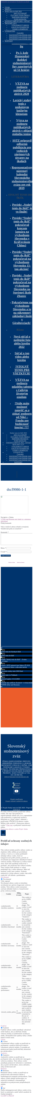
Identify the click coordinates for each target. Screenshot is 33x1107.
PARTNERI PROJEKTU (20, 439)
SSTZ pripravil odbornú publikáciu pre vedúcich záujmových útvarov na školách (22, 151)
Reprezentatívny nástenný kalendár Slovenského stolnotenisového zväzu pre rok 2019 (22, 178)
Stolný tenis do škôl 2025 (13, 11)
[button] (16, 651)
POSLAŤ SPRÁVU (16, 718)
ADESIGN (16, 810)
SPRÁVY (8, 9)
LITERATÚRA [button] (18, 452)
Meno (3, 548)
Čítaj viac (9, 825)
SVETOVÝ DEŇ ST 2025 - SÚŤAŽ (18, 443)
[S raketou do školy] (16, 783)
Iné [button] (2, 1086)
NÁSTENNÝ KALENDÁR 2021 (20, 460)
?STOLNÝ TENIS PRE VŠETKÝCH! (21, 370)
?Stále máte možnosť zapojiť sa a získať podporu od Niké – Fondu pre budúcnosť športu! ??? (22, 415)
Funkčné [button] (3, 1026)
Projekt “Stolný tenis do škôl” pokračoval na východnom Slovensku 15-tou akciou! (22, 260)
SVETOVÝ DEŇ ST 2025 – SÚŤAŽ (17, 21)
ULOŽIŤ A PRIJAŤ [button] (7, 1096)
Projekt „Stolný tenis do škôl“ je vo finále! (22, 208)
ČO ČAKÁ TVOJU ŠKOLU (20, 437)
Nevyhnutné (7, 879)
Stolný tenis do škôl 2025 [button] (18, 433)
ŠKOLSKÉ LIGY (11, 23)
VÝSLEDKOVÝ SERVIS (20, 447)
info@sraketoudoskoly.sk (16, 777)
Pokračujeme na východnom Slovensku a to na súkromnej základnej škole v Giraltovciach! (22, 313)
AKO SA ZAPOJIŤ (20, 435)
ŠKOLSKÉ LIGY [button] (18, 445)
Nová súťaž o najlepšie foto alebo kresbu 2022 (22, 341)
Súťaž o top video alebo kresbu (22, 356)
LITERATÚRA (10, 31)
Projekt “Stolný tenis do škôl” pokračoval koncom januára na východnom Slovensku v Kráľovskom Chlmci (22, 231)
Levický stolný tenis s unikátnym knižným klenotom (22, 107)
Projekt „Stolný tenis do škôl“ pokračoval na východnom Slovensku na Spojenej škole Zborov (22, 286)
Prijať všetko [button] (23, 829)
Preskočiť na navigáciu (8, 2)
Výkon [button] (3, 1039)
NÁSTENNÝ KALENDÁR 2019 (20, 456)
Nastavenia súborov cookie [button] (10, 829)
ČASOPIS (20, 454)
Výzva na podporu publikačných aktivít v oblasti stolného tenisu (22, 127)
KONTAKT (18, 462)
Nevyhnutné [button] (5, 877)
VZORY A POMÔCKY (20, 450)
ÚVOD (7, 7)
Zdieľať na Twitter (11, 562)
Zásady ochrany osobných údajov (16, 801)
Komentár (5, 532)
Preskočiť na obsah (22, 2)
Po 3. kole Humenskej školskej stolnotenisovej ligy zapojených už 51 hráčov (22, 61)
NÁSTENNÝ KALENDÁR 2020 (20, 458)
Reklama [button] (4, 1069)
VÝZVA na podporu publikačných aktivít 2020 (22, 88)
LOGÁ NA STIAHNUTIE (20, 448)
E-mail (4, 552)
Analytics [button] (4, 1053)
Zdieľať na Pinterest (20, 562)
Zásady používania (16, 799)
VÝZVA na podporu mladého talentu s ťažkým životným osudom (22, 388)
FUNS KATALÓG (20, 441)
